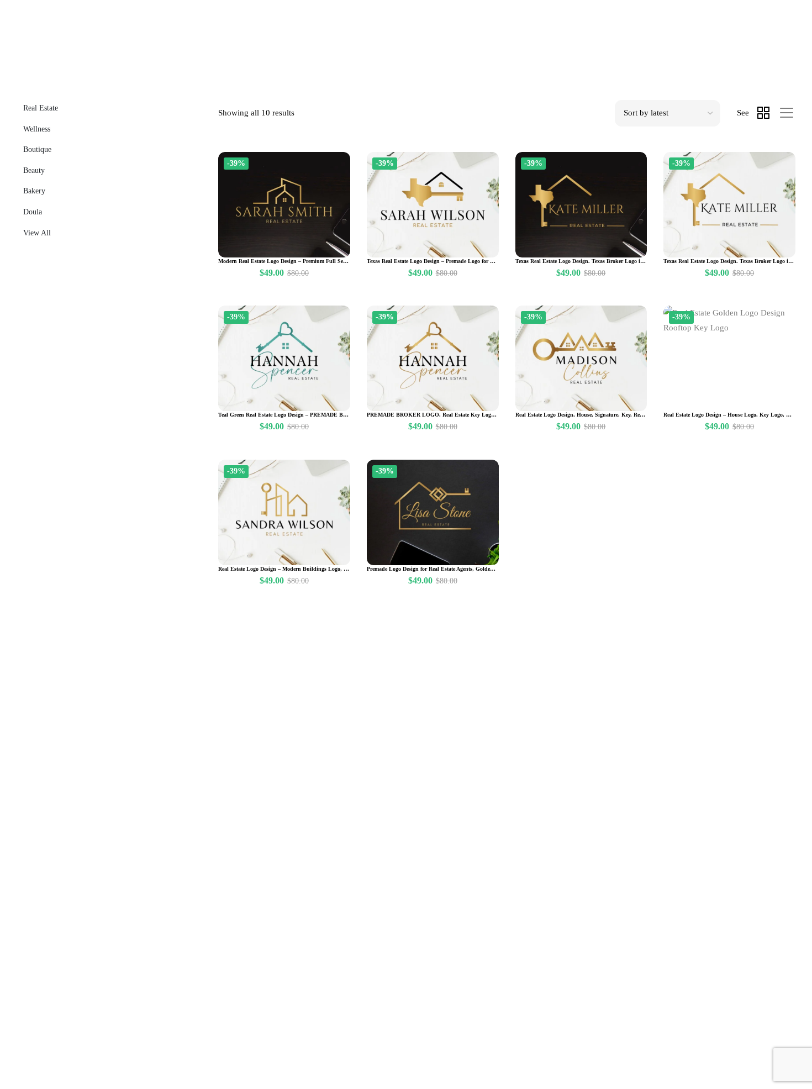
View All (37, 233)
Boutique (37, 149)
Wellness (36, 129)
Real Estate (40, 108)
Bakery (34, 191)
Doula (32, 212)
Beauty (34, 170)
